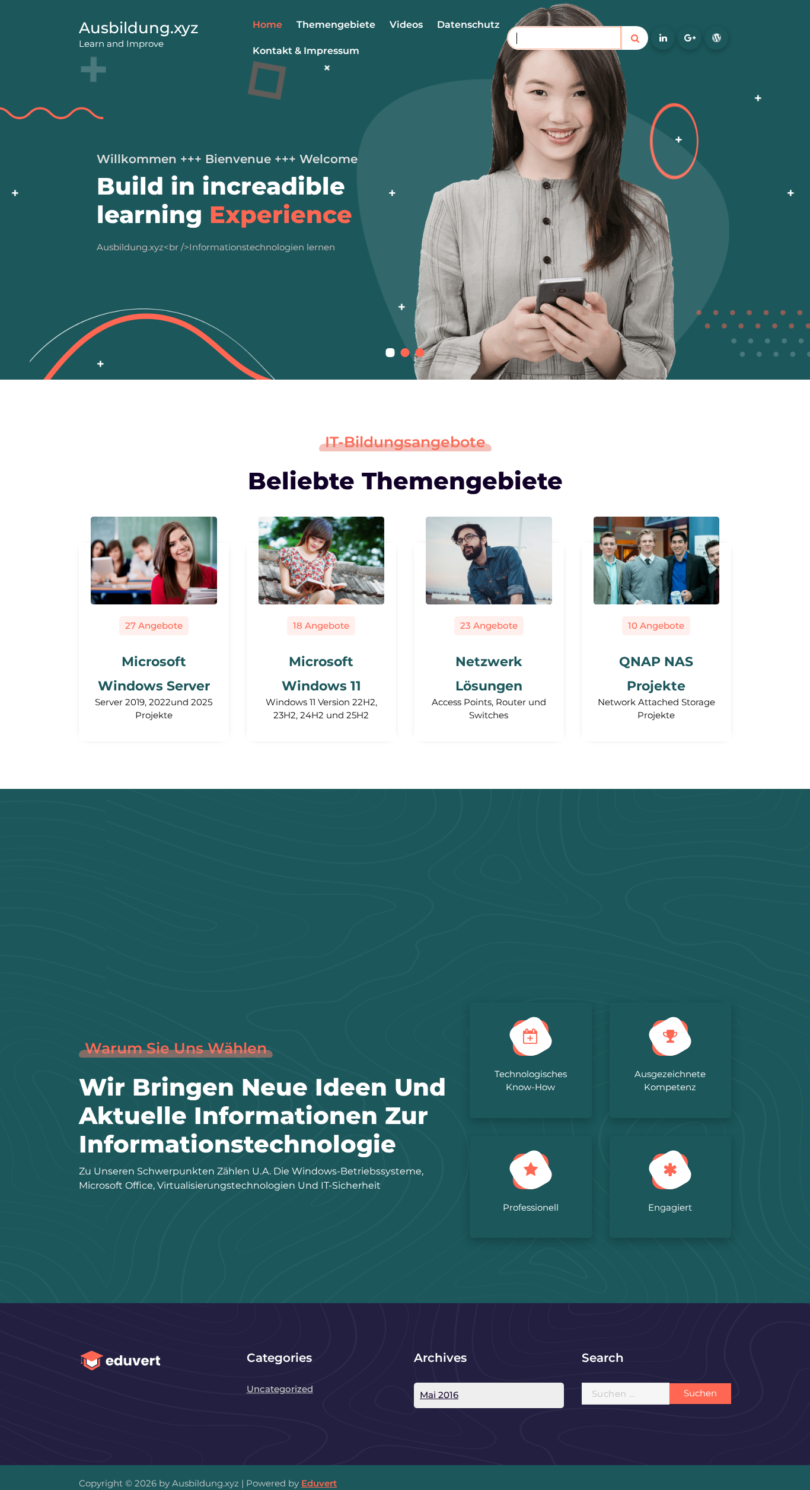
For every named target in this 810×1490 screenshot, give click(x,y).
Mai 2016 (439, 1394)
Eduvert (319, 1483)
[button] (390, 352)
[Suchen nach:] (626, 1394)
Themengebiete (335, 24)
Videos (406, 24)
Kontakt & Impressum (306, 50)
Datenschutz (468, 24)
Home (267, 24)
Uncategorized (280, 1389)
